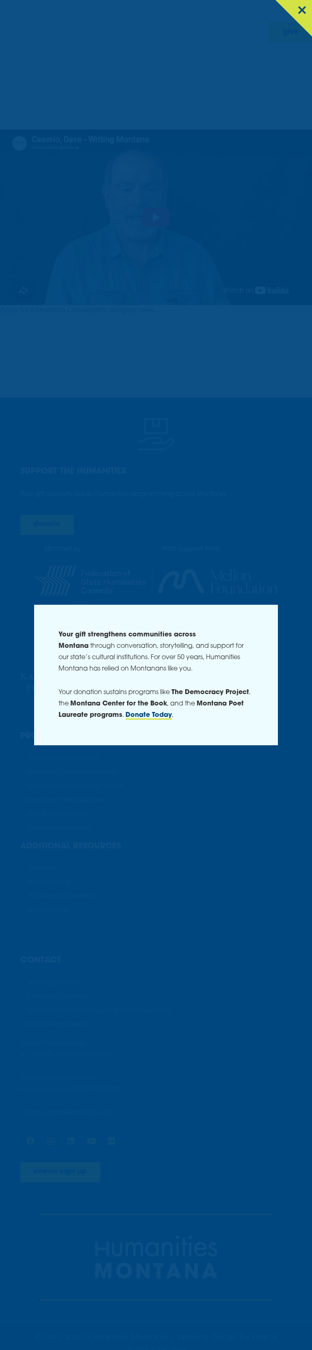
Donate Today (149, 715)
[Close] (293, 18)
